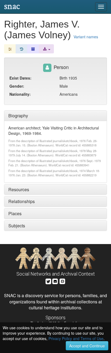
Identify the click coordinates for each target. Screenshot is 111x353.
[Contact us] (55, 280)
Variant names (86, 36)
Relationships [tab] (21, 201)
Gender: (16, 86)
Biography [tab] (18, 115)
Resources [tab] (18, 189)
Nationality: (20, 94)
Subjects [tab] (16, 225)
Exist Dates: (20, 78)
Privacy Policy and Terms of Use (75, 338)
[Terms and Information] (62, 280)
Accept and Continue (87, 345)
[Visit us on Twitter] (48, 280)
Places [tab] (15, 213)
